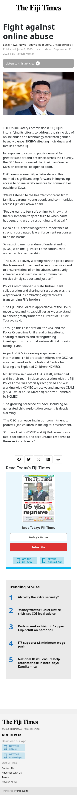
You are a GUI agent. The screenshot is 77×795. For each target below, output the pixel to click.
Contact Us (8, 768)
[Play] (38, 63)
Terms (5, 777)
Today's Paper (38, 537)
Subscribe (38, 547)
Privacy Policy (9, 781)
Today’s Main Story (39, 44)
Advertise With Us (12, 772)
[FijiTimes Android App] (38, 755)
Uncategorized (62, 44)
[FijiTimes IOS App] (38, 747)
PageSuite (22, 790)
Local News (10, 44)
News (22, 44)
